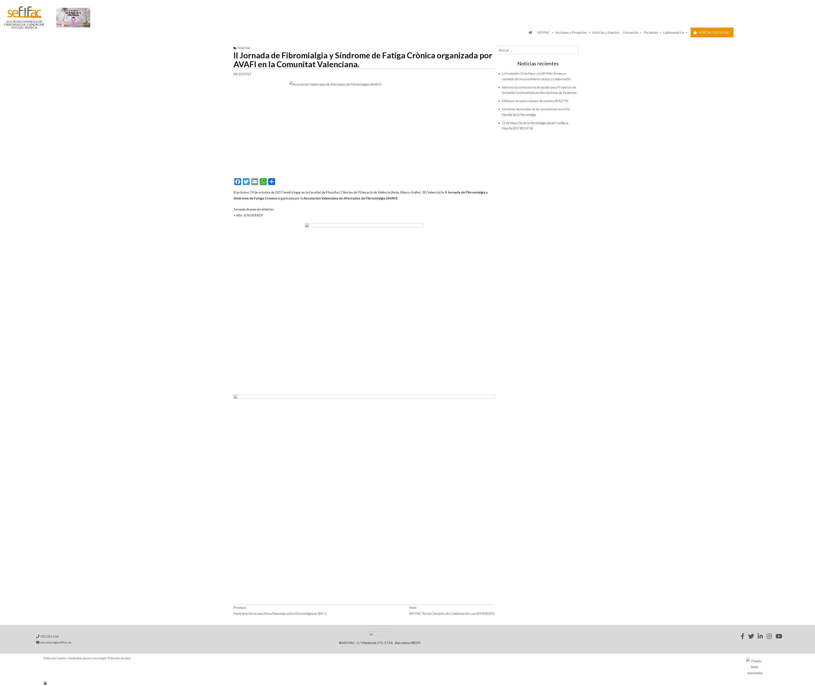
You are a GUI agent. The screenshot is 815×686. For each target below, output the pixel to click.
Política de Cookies (55, 658)
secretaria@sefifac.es (55, 642)
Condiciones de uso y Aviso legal (87, 658)
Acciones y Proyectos (571, 32)
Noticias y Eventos (605, 32)
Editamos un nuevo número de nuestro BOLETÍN (535, 101)
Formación (630, 32)
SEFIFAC (543, 32)
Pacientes (651, 32)
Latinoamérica (673, 32)
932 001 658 (49, 636)
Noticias (244, 48)
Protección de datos (119, 658)
